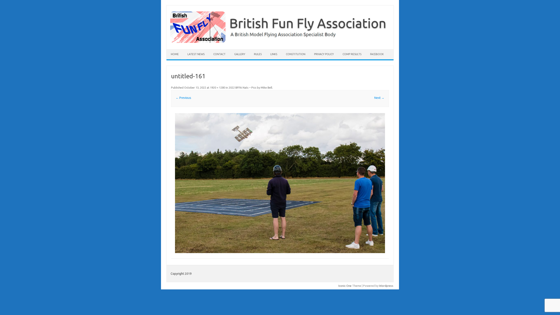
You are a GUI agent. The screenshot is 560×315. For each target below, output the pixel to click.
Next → (379, 98)
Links (273, 54)
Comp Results (352, 54)
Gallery (239, 54)
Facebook (377, 54)
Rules (258, 54)
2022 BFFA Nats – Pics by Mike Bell (250, 87)
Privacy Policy (324, 54)
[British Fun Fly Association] (280, 42)
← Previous (183, 98)
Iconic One (345, 285)
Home (175, 54)
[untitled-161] (280, 183)
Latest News (196, 54)
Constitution (295, 54)
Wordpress (386, 285)
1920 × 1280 (217, 87)
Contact (219, 54)
